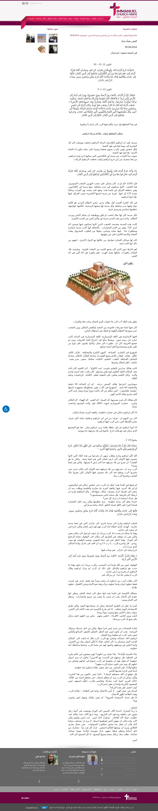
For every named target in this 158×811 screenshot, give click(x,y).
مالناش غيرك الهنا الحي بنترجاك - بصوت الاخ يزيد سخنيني (120, 758)
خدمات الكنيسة (85, 18)
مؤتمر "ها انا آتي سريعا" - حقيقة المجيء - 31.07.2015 (119, 763)
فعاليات (94, 18)
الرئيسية (107, 18)
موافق (44, 807)
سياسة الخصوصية (32, 807)
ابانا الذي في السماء (130, 768)
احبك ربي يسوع (131, 774)
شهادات (76, 18)
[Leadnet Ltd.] (25, 798)
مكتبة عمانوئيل (52, 18)
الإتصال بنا (30, 18)
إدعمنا (40, 3)
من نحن (100, 18)
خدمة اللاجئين (33, 3)
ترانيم (70, 18)
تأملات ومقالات (41, 18)
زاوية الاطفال (63, 18)
